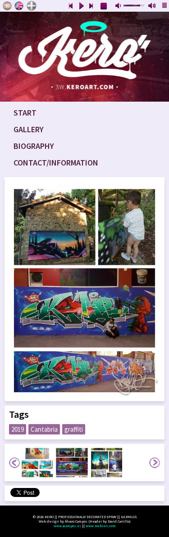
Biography (34, 146)
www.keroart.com (84, 57)
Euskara (32, 6)
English (19, 6)
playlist (165, 6)
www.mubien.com (101, 526)
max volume (152, 6)
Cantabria (44, 429)
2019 (17, 429)
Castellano (7, 6)
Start (25, 112)
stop (104, 6)
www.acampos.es (67, 526)
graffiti (73, 429)
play (81, 6)
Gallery (29, 129)
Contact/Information (56, 162)
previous (71, 6)
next (91, 6)
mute (119, 6)
